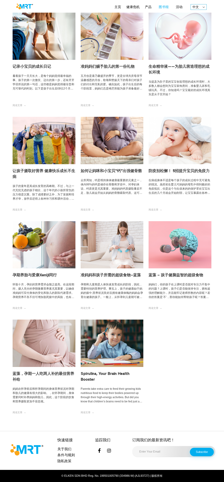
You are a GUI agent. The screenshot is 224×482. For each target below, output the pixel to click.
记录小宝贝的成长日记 (32, 67)
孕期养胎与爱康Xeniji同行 (35, 275)
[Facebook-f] (99, 450)
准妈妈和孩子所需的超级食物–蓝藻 (111, 275)
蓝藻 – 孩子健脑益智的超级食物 (176, 275)
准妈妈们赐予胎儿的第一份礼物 (108, 67)
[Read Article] (19, 105)
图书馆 (164, 7)
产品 (148, 7)
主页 (117, 7)
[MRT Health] (24, 6)
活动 (179, 7)
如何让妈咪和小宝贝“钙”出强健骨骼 (111, 171)
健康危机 (133, 7)
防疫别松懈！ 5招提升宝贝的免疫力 (179, 171)
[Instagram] (109, 450)
